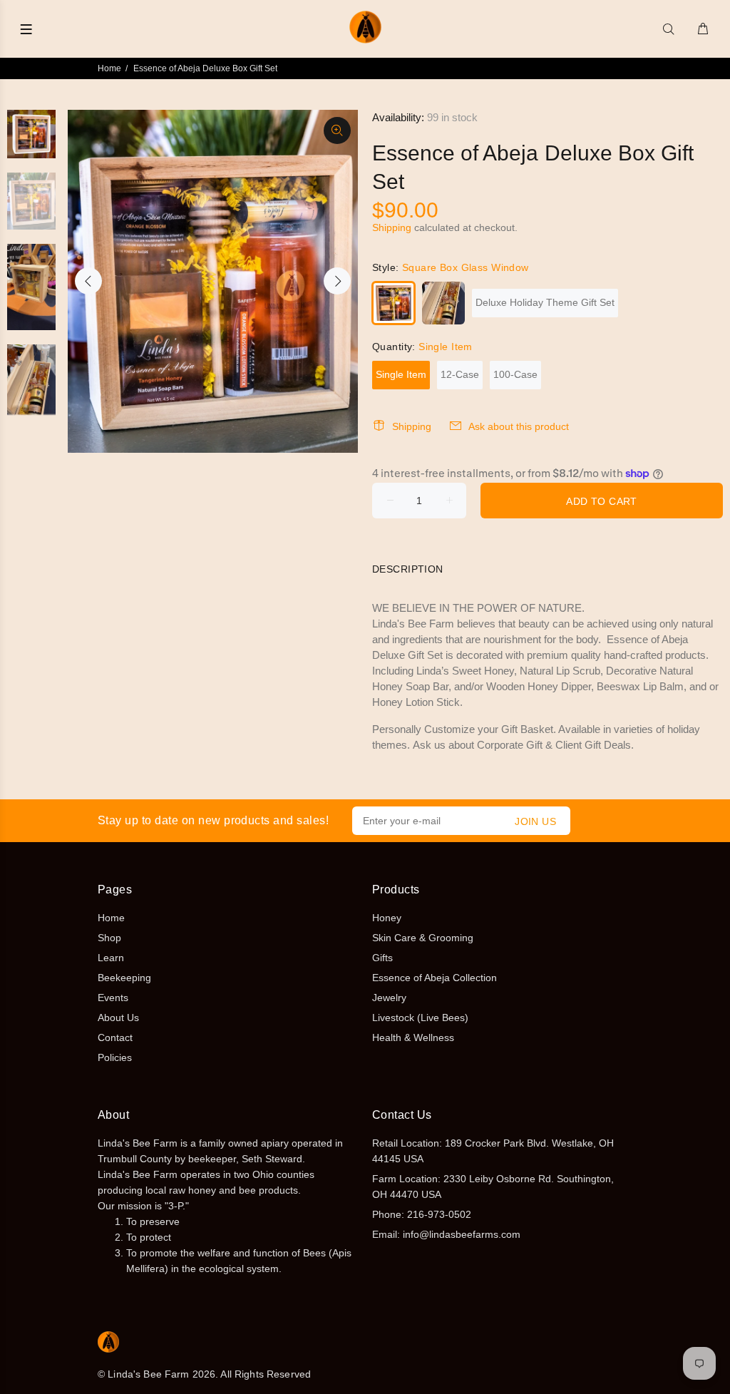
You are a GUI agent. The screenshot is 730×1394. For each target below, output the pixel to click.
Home (109, 68)
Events (113, 997)
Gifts (382, 957)
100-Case (515, 374)
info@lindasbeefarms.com (461, 1234)
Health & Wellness (413, 1037)
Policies (115, 1057)
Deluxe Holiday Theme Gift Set (545, 302)
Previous (88, 280)
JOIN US (535, 821)
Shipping (391, 227)
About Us (118, 1017)
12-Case (460, 374)
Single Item (401, 374)
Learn (111, 957)
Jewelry (389, 997)
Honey (386, 917)
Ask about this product (518, 426)
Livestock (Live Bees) (420, 1017)
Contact (115, 1037)
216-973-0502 (439, 1214)
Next (337, 280)
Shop (109, 937)
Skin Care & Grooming (422, 937)
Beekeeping (124, 977)
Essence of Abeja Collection (434, 977)
